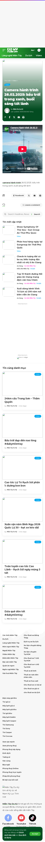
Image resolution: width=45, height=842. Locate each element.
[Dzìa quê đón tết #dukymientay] (22, 597)
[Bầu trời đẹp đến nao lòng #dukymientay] (22, 426)
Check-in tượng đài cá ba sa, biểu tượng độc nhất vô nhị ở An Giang (29, 259)
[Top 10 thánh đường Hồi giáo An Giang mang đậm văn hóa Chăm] (8, 277)
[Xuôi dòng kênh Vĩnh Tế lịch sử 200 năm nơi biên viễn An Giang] (8, 292)
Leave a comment (32, 205)
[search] (27, 50)
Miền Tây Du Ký (18, 109)
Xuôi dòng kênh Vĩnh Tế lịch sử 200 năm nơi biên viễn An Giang (29, 291)
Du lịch (32, 269)
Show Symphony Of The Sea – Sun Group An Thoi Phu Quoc (28, 230)
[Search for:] (19, 214)
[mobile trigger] (4, 50)
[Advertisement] (22, 23)
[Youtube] (21, 821)
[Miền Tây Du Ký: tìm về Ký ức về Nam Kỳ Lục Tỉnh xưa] (12, 50)
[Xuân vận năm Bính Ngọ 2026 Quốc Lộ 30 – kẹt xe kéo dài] (22, 509)
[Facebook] (8, 821)
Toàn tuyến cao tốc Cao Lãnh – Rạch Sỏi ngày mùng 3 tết (22, 569)
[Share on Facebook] (9, 117)
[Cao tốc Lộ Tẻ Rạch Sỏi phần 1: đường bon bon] (22, 468)
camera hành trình (11, 182)
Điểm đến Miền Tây (23, 269)
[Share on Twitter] (14, 117)
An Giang (20, 266)
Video (7, 85)
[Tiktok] (32, 821)
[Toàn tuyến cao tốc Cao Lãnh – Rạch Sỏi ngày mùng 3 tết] (22, 551)
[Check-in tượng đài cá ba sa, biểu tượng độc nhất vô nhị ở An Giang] (8, 259)
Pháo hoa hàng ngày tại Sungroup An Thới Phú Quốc (29, 244)
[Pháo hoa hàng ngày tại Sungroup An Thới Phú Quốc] (8, 245)
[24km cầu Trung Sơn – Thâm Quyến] (22, 384)
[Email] (19, 117)
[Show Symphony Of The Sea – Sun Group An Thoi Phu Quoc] (8, 230)
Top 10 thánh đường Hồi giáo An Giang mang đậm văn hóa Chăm (29, 277)
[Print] (23, 117)
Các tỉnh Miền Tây (30, 266)
